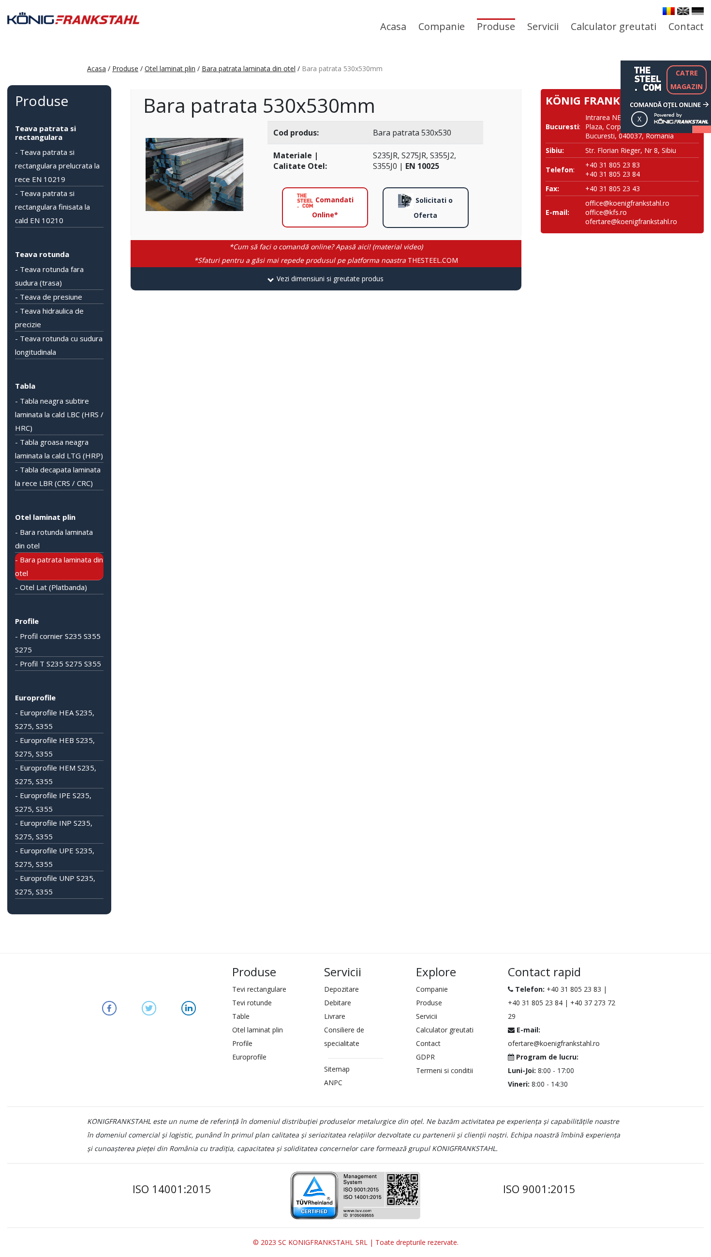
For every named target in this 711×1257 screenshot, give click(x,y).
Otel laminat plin (170, 68)
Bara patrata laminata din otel (249, 68)
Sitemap (337, 1069)
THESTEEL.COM (326, 260)
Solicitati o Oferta (433, 208)
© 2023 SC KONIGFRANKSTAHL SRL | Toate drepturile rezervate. (356, 1242)
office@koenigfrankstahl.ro (627, 203)
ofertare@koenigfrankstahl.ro (631, 221)
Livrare (334, 1016)
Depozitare (341, 989)
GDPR (425, 1056)
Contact (686, 26)
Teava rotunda (42, 254)
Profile (27, 621)
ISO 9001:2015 (539, 1188)
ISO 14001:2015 (172, 1188)
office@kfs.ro (606, 212)
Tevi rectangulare (259, 989)
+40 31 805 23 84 (535, 1002)
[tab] (326, 278)
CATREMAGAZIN (686, 79)
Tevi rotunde (252, 1002)
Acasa (393, 26)
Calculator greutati (613, 26)
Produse (496, 26)
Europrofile (35, 697)
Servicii (543, 26)
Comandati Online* (333, 207)
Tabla (25, 386)
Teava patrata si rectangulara (45, 132)
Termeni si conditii (444, 1070)
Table (241, 1016)
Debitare (337, 1002)
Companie (441, 26)
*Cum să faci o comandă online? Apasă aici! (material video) (326, 246)
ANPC (333, 1082)
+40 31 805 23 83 (574, 989)
